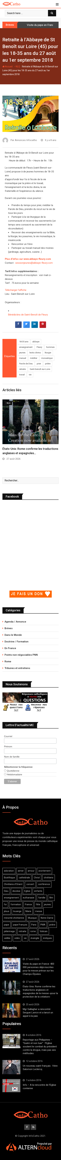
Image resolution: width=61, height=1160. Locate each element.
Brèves (9, 628)
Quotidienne (12, 770)
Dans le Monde (13, 634)
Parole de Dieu (26, 363)
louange (17, 911)
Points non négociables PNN (21, 654)
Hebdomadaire (14, 774)
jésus (6, 911)
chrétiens (48, 877)
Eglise (27, 891)
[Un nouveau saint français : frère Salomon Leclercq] (11, 1067)
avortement (44, 870)
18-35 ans (23, 341)
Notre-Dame (47, 918)
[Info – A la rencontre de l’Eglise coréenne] (11, 1085)
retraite (22, 369)
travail (22, 374)
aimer (21, 870)
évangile (35, 938)
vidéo (17, 938)
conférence (44, 884)
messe (38, 911)
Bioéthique (9, 877)
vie (30, 374)
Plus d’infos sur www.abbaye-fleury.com (28, 259)
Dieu (6, 891)
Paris (33, 924)
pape (6, 924)
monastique (47, 358)
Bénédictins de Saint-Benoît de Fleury (28, 314)
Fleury (39, 347)
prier (39, 363)
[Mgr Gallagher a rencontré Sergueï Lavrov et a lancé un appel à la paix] (11, 1010)
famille (41, 897)
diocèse (16, 891)
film (51, 897)
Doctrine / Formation (16, 641)
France (28, 904)
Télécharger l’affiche (15, 290)
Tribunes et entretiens (17, 668)
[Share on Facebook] (18, 327)
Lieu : (7, 293)
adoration (9, 870)
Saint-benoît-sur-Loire (40, 369)
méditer (33, 358)
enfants (38, 891)
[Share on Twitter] (26, 327)
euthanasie (28, 897)
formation (16, 904)
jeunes (22, 352)
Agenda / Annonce (15, 621)
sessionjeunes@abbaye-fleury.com (34, 262)
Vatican (43, 931)
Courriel (8, 736)
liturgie (48, 352)
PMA (42, 924)
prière (47, 363)
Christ (37, 877)
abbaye (35, 341)
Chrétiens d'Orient (13, 884)
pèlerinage (9, 931)
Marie (28, 911)
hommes (50, 347)
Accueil (9, 66)
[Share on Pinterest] (43, 327)
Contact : (10, 262)
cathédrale (24, 877)
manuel (22, 358)
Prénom (8, 746)
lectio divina (35, 352)
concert (30, 884)
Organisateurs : (13, 302)
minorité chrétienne (14, 918)
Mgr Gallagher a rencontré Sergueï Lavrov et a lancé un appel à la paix (38, 1012)
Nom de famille (12, 756)
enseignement (26, 347)
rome (33, 931)
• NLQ (17, 66)
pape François (20, 924)
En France (10, 648)
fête (38, 904)
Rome (8, 661)
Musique (32, 918)
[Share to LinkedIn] (34, 327)
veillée (7, 938)
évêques (47, 938)
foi (5, 904)
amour (31, 870)
